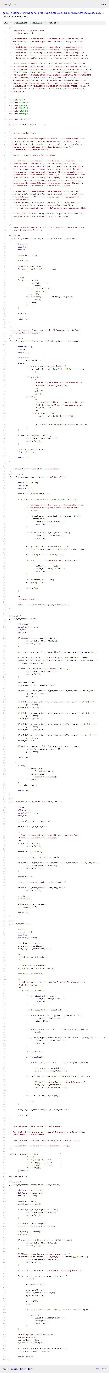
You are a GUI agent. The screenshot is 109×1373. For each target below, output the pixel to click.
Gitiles (16, 1369)
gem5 (6, 12)
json (104, 1369)
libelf (11, 16)
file (57, 23)
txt (97, 1369)
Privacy (23, 1369)
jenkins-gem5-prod (32, 12)
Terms (30, 1369)
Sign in (103, 4)
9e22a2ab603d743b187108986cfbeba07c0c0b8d (73, 12)
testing (15, 12)
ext (4, 16)
